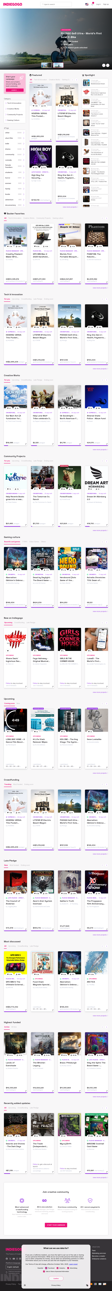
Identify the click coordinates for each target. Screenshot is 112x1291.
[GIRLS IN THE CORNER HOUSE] (69, 639)
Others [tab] (43, 542)
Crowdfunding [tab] (26, 299)
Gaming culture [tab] (58, 218)
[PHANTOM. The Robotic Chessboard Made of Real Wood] (96, 235)
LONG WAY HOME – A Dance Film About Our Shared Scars (15, 742)
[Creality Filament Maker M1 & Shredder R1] (15, 235)
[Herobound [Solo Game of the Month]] (69, 558)
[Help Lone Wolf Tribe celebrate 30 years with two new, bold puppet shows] (42, 396)
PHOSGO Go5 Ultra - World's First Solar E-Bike (69, 338)
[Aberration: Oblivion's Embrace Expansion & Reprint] (15, 558)
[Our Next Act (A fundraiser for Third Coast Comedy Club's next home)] (15, 396)
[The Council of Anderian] (15, 881)
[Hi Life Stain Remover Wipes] (42, 720)
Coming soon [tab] (9, 703)
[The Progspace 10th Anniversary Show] (96, 881)
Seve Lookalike (94, 739)
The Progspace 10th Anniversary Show (95, 904)
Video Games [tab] (34, 542)
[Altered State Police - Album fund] (96, 396)
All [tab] (31, 80)
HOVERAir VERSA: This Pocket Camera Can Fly (39, 116)
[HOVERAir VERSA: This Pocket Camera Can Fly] (41, 95)
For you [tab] (7, 299)
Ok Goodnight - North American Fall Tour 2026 (69, 418)
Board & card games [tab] (12, 542)
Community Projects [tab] (43, 218)
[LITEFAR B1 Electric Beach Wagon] (67, 95)
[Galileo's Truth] (69, 881)
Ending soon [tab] (48, 299)
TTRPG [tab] (24, 542)
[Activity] (92, 4)
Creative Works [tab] (54, 80)
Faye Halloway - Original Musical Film (40, 661)
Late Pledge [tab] (37, 299)
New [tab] (18, 703)
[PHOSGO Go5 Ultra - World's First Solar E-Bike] (69, 315)
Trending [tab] (7, 784)
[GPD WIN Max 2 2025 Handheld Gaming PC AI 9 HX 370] (42, 235)
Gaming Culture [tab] (67, 80)
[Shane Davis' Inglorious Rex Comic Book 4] (15, 639)
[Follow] (8, 651)
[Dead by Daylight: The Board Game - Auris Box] (42, 558)
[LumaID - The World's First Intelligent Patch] (96, 639)
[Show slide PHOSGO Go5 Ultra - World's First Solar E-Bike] (58, 65)
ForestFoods (66, 496)
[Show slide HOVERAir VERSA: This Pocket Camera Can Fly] (46, 65)
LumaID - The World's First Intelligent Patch (95, 661)
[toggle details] (51, 140)
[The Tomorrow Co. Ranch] (42, 477)
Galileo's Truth (67, 901)
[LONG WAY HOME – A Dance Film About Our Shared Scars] (15, 720)
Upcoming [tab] (15, 299)
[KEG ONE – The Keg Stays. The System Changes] (69, 720)
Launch (14, 90)
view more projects (70, 207)
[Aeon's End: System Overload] (42, 881)
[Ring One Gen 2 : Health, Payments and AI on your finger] (67, 156)
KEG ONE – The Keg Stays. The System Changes (69, 742)
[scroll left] (103, 65)
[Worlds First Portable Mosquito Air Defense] (69, 235)
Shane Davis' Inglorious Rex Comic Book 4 (12, 661)
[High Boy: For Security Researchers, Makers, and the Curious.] (41, 156)
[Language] (87, 4)
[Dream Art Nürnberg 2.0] (96, 477)
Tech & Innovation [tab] (40, 80)
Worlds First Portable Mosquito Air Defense (69, 257)
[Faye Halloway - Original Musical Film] (42, 639)
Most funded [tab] (17, 784)
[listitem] (15, 132)
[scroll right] (107, 65)
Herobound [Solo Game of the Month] (68, 580)
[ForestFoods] (69, 477)
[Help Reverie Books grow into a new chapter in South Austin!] (15, 477)
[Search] (43, 4)
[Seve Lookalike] (96, 720)
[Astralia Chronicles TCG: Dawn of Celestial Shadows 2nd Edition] (96, 558)
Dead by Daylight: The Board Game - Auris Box (41, 580)
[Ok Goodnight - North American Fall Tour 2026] (69, 396)
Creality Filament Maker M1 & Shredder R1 (14, 257)
